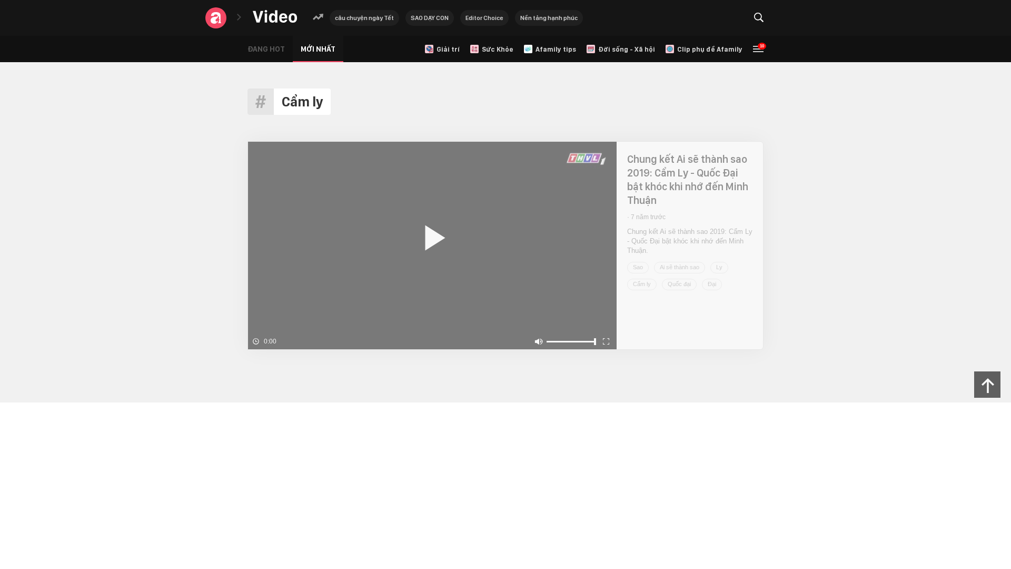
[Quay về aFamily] (215, 17)
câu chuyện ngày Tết (364, 18)
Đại (712, 284)
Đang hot (266, 49)
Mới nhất (318, 49)
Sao (638, 267)
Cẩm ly (642, 284)
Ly (719, 267)
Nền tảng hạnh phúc (549, 18)
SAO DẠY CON (430, 18)
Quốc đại (679, 284)
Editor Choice (484, 18)
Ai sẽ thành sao (679, 267)
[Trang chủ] (275, 17)
